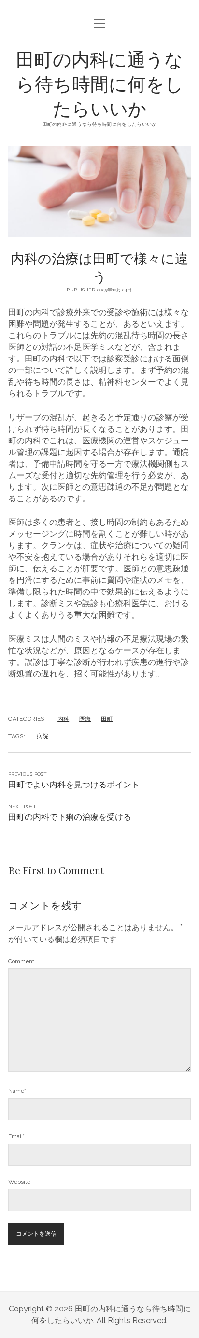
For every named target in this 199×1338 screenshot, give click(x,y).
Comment (21, 961)
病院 (42, 736)
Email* (16, 1136)
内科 (63, 719)
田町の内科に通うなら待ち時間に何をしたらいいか (100, 83)
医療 (85, 719)
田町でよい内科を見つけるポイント (74, 784)
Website (19, 1181)
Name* (17, 1091)
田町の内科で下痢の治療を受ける (69, 817)
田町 (107, 719)
